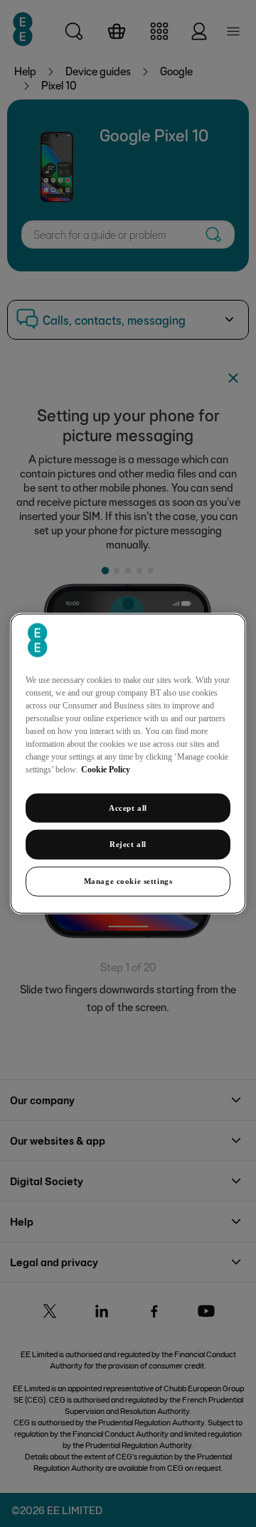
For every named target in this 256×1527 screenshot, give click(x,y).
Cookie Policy (105, 769)
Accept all (128, 807)
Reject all (128, 844)
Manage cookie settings (128, 881)
